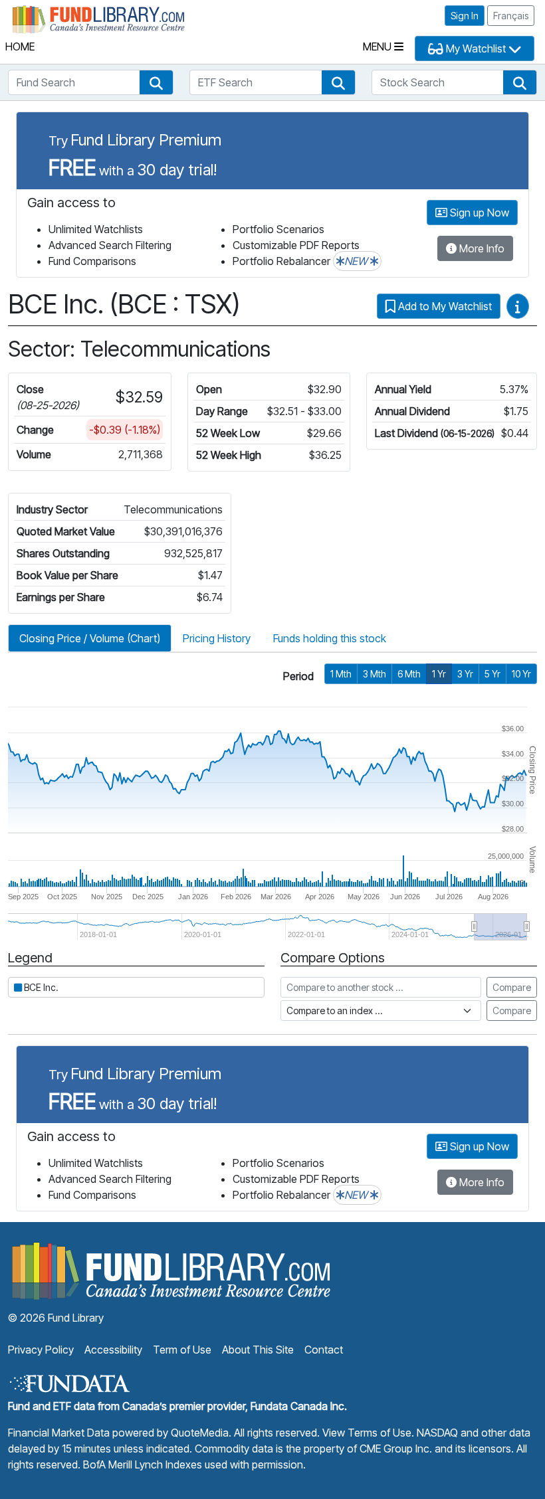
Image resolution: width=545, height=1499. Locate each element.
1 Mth (341, 673)
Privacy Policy (41, 1349)
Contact (323, 1349)
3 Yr (465, 673)
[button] (156, 82)
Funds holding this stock (329, 638)
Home (20, 46)
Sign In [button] (465, 15)
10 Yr (521, 673)
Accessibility (113, 1349)
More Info (480, 248)
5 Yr (492, 673)
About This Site (258, 1349)
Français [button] (510, 15)
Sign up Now (478, 212)
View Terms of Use (366, 1432)
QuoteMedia (200, 1432)
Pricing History (217, 638)
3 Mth (374, 673)
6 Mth (409, 673)
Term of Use (182, 1349)
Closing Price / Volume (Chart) (89, 638)
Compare (511, 987)
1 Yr (439, 673)
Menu (378, 46)
